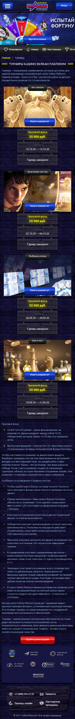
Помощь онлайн (23, 703)
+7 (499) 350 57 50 (24, 694)
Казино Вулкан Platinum (34, 4)
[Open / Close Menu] (7, 6)
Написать (51, 694)
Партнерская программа (53, 703)
